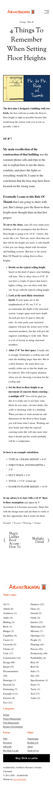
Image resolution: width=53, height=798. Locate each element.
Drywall (8, 684)
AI (5, 604)
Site (34, 675)
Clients (8, 649)
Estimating (9, 689)
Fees (7, 702)
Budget (8, 631)
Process (17, 523)
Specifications (39, 680)
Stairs (35, 684)
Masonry (36, 631)
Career (7, 639)
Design (23, 22)
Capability (9, 635)
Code (7, 653)
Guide (35, 617)
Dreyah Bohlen (19, 779)
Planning (27, 523)
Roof (34, 666)
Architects (9, 613)
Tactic (35, 689)
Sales (34, 671)
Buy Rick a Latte (26, 758)
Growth (36, 613)
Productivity (39, 653)
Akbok (8, 608)
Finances (37, 604)
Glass (35, 608)
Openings (37, 635)
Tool (35, 693)
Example (7, 523)
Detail (8, 666)
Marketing (38, 626)
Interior (36, 622)
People (35, 639)
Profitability (38, 657)
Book (7, 626)
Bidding (8, 622)
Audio (7, 617)
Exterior (8, 698)
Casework (9, 644)
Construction (11, 657)
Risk (34, 662)
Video (35, 698)
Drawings (9, 680)
